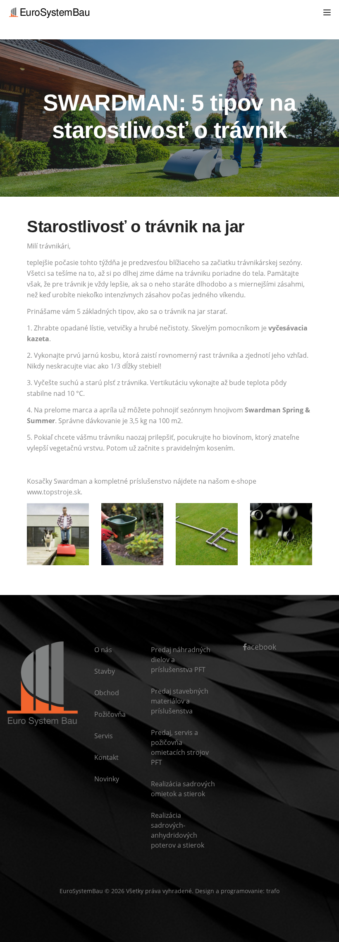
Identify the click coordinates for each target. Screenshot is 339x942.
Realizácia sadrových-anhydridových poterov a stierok (177, 830)
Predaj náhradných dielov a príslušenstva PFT (180, 659)
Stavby (104, 671)
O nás (103, 649)
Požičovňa (110, 714)
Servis (103, 735)
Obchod (106, 692)
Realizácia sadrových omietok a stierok (183, 788)
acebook (261, 647)
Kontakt (106, 757)
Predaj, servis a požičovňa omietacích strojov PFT (180, 747)
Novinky (106, 778)
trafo (272, 891)
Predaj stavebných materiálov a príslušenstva (179, 701)
